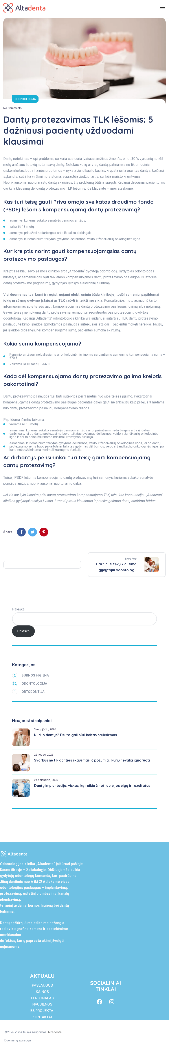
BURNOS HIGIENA (31, 675)
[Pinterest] (43, 532)
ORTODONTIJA (29, 692)
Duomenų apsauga (17, 1040)
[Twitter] (32, 532)
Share (8, 532)
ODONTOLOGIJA (25, 99)
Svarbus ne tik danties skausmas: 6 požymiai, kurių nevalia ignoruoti (92, 760)
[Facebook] (21, 532)
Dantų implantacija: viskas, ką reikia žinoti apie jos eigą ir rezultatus (92, 785)
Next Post (131, 558)
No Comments (12, 108)
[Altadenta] (24, 8)
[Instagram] (111, 1001)
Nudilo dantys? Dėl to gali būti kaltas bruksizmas (75, 735)
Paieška (18, 609)
